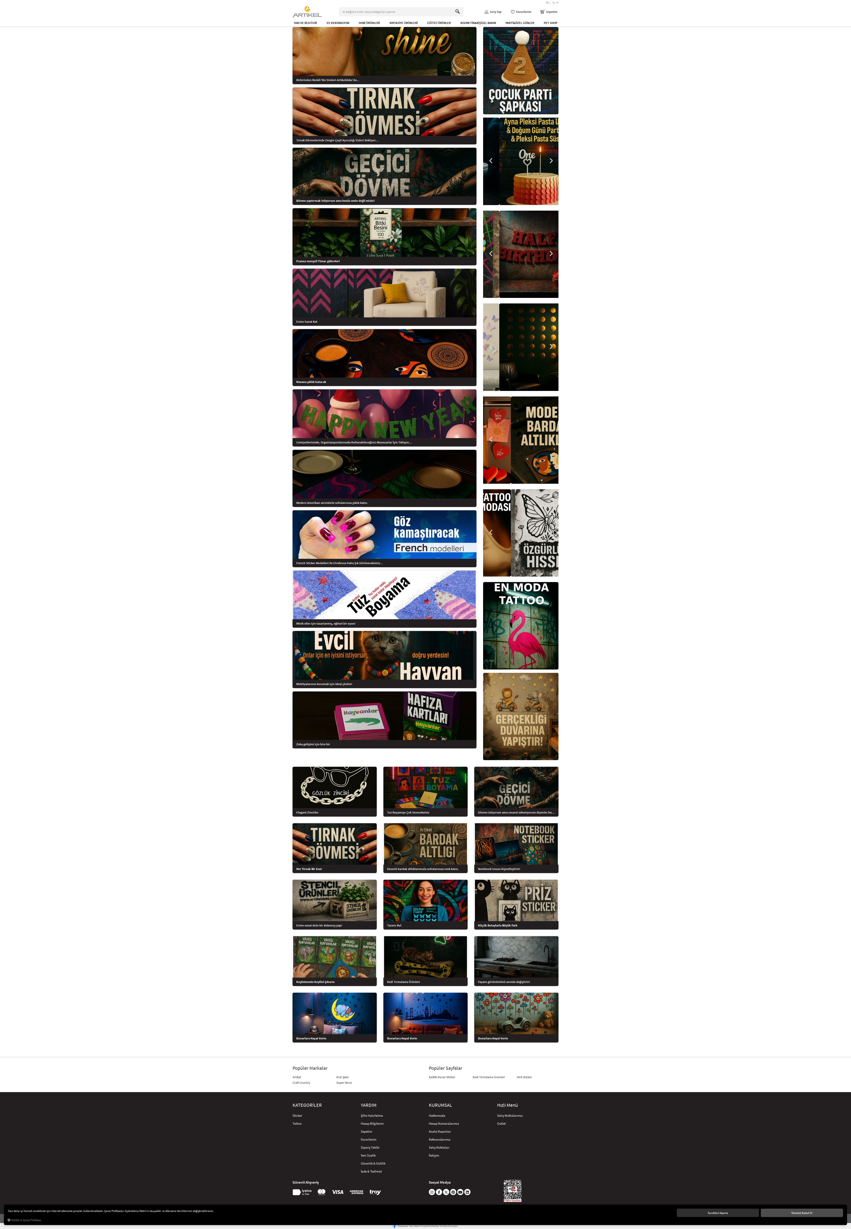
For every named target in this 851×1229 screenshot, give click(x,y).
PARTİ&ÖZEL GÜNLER (520, 23)
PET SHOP (550, 23)
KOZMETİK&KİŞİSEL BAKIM (478, 23)
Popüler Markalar (310, 1068)
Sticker (297, 1115)
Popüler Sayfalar (445, 1068)
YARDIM (369, 1105)
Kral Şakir (342, 1077)
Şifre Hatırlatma (372, 1115)
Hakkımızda (437, 1115)
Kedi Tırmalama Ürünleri (489, 1077)
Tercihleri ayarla (718, 1213)
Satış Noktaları (439, 1147)
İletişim (434, 1155)
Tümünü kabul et (801, 1213)
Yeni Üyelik (368, 1155)
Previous (490, 160)
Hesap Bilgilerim (372, 1123)
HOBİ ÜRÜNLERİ (369, 23)
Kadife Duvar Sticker (442, 1077)
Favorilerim (368, 1139)
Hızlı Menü (507, 1105)
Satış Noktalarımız (510, 1115)
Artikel (297, 1077)
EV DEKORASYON (338, 23)
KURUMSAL (440, 1105)
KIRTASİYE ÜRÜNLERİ (404, 23)
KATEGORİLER (307, 1105)
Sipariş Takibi (370, 1147)
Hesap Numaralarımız (444, 1123)
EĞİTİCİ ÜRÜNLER (439, 23)
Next (550, 160)
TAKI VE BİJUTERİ (305, 23)
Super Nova (344, 1083)
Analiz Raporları (440, 1131)
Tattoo (297, 1123)
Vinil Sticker (524, 1077)
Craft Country (301, 1083)
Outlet (501, 1123)
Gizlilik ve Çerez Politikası (26, 1220)
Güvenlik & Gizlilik (373, 1163)
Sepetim (366, 1131)
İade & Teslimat (371, 1171)
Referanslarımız (439, 1139)
